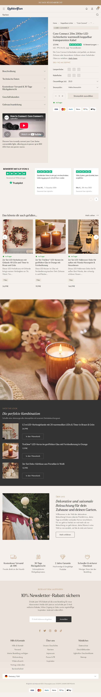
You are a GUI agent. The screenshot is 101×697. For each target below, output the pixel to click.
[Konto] (92, 8)
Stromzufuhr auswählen (83, 96)
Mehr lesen (72, 58)
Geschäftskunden (83, 649)
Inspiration (50, 661)
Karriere (50, 649)
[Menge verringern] (55, 96)
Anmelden (64, 619)
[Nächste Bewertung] (96, 199)
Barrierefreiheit (17, 669)
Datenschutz (83, 645)
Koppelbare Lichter (67, 23)
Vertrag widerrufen (17, 665)
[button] (86, 8)
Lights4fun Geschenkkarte (83, 653)
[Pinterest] (55, 631)
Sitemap (83, 657)
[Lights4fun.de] (15, 8)
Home (55, 23)
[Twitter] (44, 631)
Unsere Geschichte (50, 645)
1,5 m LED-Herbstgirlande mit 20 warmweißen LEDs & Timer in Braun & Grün (58, 424)
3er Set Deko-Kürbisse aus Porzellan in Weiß (43, 464)
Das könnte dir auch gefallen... (19, 215)
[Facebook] (39, 631)
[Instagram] (50, 631)
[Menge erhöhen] (63, 96)
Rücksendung (18, 657)
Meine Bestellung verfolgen (17, 653)
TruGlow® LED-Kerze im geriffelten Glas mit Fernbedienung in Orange (55, 444)
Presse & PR (50, 657)
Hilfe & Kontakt (17, 645)
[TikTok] (61, 631)
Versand (17, 649)
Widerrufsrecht (17, 661)
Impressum (50, 653)
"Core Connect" (82, 23)
